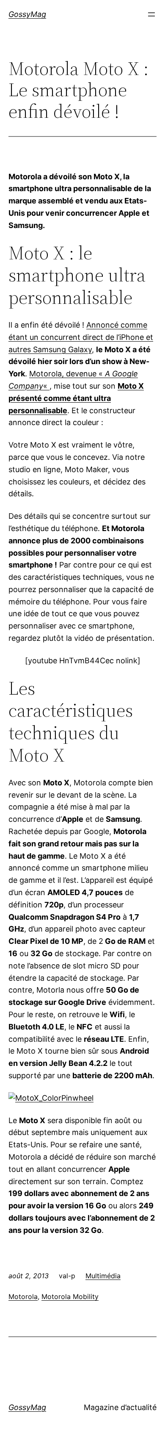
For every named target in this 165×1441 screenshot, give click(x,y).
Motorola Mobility (70, 1296)
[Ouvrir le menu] (151, 14)
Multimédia (103, 1275)
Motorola (23, 1296)
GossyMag (27, 14)
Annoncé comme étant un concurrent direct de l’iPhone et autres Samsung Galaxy (80, 337)
